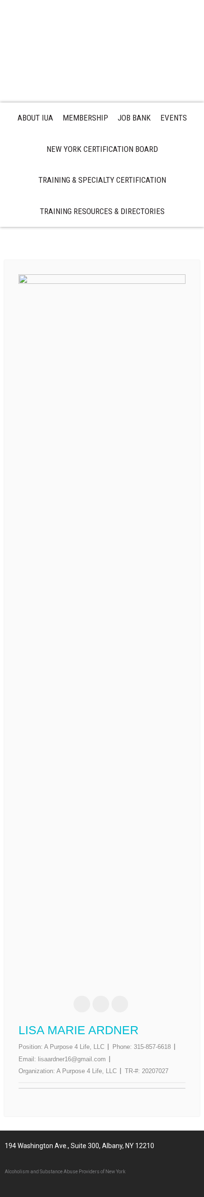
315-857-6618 (152, 1046)
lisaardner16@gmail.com (72, 1059)
